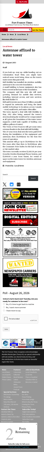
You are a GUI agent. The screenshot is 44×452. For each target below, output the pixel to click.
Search (5, 174)
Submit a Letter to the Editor (10, 417)
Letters (16, 380)
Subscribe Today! (29, 409)
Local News (7, 46)
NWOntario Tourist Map (11, 394)
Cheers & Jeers (6, 419)
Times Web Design (28, 399)
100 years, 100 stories (11, 404)
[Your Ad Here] (38, 343)
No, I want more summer (16, 307)
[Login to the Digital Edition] (14, 343)
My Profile (23, 2)
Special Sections (10, 392)
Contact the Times (8, 409)
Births (15, 384)
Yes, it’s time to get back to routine (20, 304)
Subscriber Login (27, 419)
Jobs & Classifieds (33, 370)
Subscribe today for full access (18, 444)
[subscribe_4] (20, 207)
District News (6, 377)
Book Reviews (18, 377)
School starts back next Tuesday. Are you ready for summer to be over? (20, 300)
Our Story (25, 394)
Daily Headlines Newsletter (31, 417)
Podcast (16, 389)
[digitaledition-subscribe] (20, 220)
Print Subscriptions (28, 414)
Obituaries (17, 382)
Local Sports (6, 375)
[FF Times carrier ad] (20, 272)
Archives (6, 407)
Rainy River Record (10, 402)
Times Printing (26, 397)
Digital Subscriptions (29, 412)
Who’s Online (8, 399)
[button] (17, 2)
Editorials (17, 375)
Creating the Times (28, 404)
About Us (25, 392)
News (4, 370)
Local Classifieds (31, 372)
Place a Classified (31, 377)
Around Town (18, 387)
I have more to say (13, 310)
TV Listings (7, 397)
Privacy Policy (26, 407)
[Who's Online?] (6, 343)
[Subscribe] (22, 343)
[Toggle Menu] (5, 30)
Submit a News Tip (7, 414)
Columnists (17, 372)
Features (17, 370)
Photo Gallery (6, 380)
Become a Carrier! (31, 382)
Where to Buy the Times (29, 402)
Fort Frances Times (22, 22)
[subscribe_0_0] (20, 194)
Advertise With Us (31, 380)
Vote (6, 329)
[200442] (20, 242)
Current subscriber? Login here (18, 447)
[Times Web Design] (30, 343)
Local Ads (29, 375)
